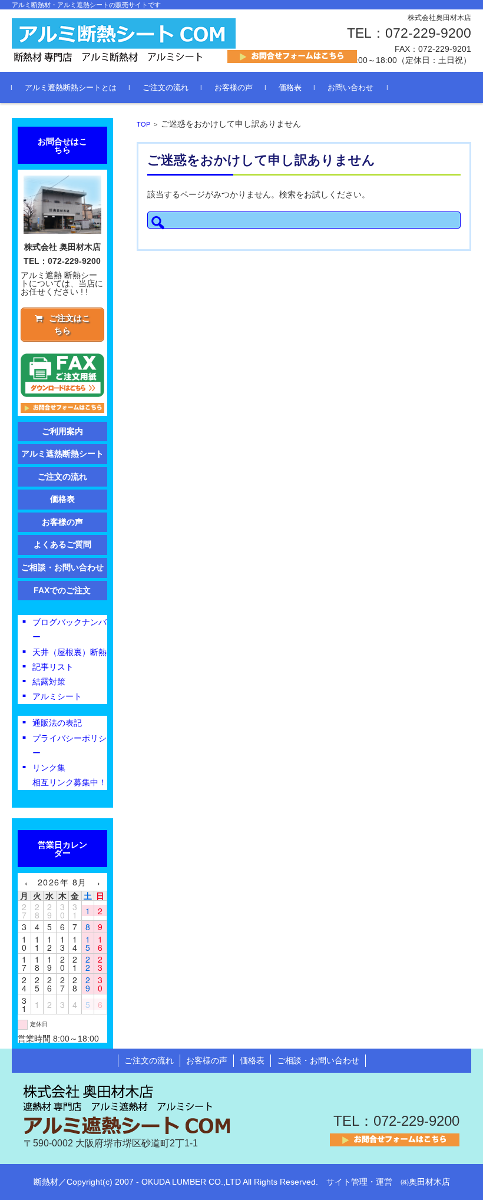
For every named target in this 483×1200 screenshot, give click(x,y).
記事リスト (53, 667)
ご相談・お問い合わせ (62, 567)
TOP (143, 124)
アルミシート (57, 696)
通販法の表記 (57, 723)
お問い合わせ (350, 87)
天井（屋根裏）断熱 (69, 652)
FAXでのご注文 (62, 590)
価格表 (290, 87)
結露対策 (48, 681)
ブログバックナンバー (69, 629)
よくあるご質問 (62, 544)
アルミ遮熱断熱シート (62, 453)
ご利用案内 (62, 431)
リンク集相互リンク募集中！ (69, 775)
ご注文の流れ (165, 87)
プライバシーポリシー (69, 745)
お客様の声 (233, 87)
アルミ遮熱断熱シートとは (71, 87)
